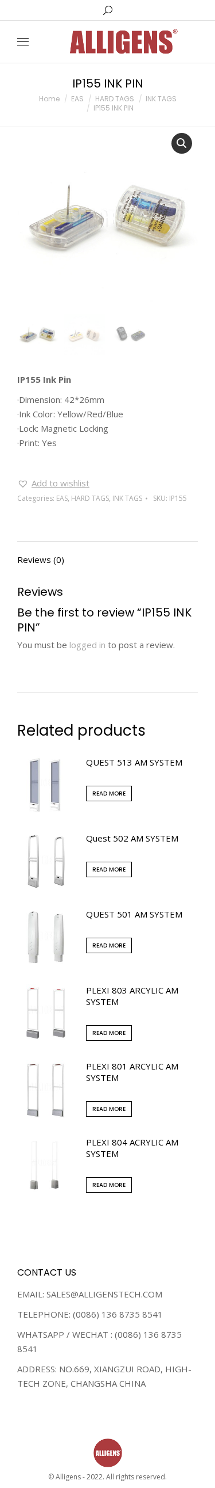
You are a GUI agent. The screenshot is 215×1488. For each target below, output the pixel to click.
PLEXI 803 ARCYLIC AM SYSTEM (132, 995)
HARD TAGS (90, 498)
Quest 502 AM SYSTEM (132, 838)
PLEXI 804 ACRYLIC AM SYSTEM (132, 1147)
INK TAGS (127, 498)
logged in (87, 644)
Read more (109, 793)
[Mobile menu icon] (23, 42)
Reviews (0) (40, 559)
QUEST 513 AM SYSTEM (134, 762)
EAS (62, 498)
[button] (53, 483)
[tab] (107, 554)
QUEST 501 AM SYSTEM (134, 914)
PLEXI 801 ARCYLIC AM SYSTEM (132, 1071)
